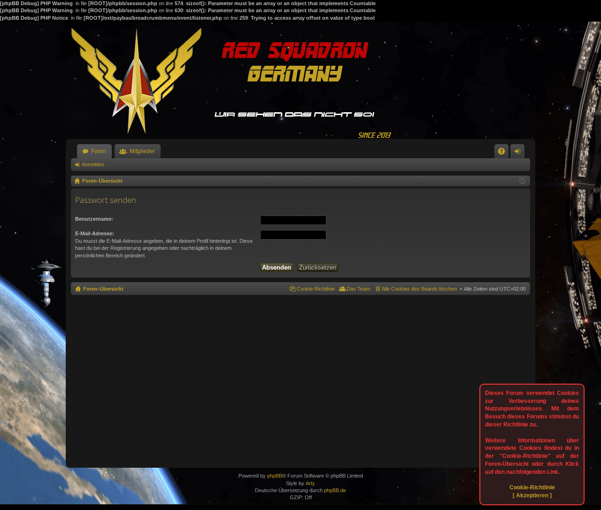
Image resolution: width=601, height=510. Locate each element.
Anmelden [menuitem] (519, 153)
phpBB (274, 476)
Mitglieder (142, 151)
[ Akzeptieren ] (532, 495)
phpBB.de (335, 490)
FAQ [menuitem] (505, 153)
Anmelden (93, 164)
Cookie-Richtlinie (532, 487)
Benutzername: (94, 219)
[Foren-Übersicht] (235, 80)
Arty (310, 483)
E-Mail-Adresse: (94, 233)
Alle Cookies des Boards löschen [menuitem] (419, 289)
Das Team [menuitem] (358, 289)
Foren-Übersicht (103, 289)
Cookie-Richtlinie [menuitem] (316, 289)
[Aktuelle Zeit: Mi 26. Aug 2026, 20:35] (522, 181)
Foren (98, 151)
